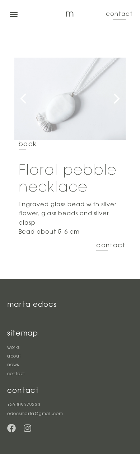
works (13, 348)
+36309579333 (24, 405)
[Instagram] (27, 428)
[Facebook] (11, 428)
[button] (13, 14)
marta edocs (32, 305)
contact (119, 14)
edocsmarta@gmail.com (35, 414)
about (14, 356)
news (13, 365)
